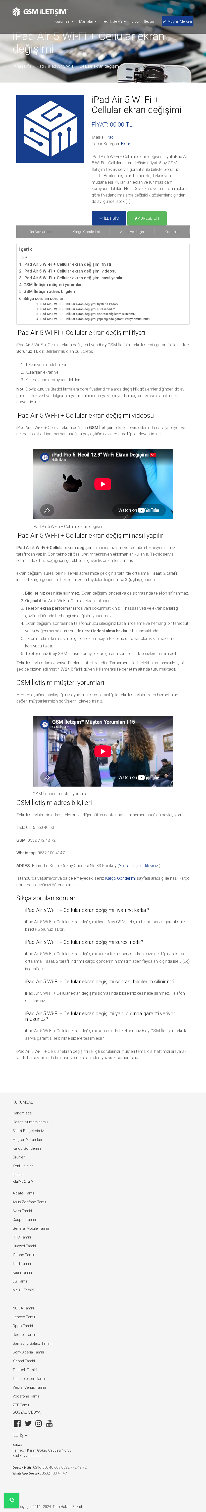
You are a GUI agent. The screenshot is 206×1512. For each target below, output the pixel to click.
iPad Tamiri (22, 1263)
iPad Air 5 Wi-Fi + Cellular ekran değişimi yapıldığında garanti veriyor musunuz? (95, 319)
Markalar (86, 21)
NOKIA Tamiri (23, 1308)
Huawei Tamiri (24, 1246)
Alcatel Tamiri (24, 1193)
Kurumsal (63, 21)
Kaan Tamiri (22, 1272)
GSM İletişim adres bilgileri (49, 291)
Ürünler (19, 1157)
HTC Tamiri (22, 1237)
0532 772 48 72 (73, 1467)
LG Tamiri (20, 1281)
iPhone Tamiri (24, 1255)
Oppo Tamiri (23, 1326)
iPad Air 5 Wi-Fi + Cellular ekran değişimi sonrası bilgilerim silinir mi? (87, 314)
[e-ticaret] (40, 11)
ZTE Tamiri (21, 1405)
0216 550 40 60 (45, 1467)
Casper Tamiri (24, 1219)
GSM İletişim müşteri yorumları (53, 284)
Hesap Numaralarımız (30, 1122)
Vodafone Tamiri (26, 1396)
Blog (135, 21)
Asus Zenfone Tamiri (30, 1202)
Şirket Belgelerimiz (28, 1131)
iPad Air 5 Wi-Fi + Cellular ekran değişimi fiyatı (67, 264)
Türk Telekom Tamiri (29, 1378)
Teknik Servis (112, 21)
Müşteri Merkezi (180, 21)
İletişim (149, 21)
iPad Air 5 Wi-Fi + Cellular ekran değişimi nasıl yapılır (73, 277)
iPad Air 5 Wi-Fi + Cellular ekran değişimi (84, 66)
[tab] (39, 231)
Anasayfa (22, 66)
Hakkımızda (22, 1113)
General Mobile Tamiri (31, 1228)
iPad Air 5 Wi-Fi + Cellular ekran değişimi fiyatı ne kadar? (79, 304)
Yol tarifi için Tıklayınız (138, 865)
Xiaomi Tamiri (24, 1361)
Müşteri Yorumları (27, 1139)
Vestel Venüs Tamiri (29, 1387)
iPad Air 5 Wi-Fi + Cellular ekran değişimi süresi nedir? (77, 309)
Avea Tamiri (22, 1211)
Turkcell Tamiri (25, 1370)
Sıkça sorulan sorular (43, 298)
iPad (40, 66)
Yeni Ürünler (23, 1166)
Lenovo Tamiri (24, 1317)
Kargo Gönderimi (120, 878)
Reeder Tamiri (24, 1334)
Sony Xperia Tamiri (28, 1352)
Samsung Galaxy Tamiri (32, 1343)
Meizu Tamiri (23, 1290)
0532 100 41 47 (54, 1473)
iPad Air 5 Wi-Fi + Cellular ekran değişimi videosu (70, 271)
